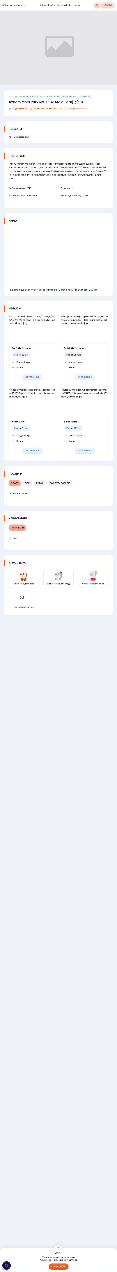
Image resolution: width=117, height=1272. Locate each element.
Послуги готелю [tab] (60, 483)
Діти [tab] (27, 483)
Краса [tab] (39, 483)
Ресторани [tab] (17, 527)
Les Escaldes (39, 96)
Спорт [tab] (14, 483)
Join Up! (13, 96)
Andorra (24, 96)
